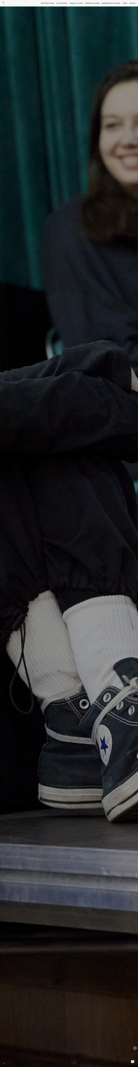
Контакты (132, 3)
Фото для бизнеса (61, 3)
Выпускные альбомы (47, 3)
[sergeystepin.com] (10, 3)
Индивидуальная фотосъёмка (111, 3)
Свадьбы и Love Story (76, 3)
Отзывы (124, 3)
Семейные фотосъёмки (92, 3)
